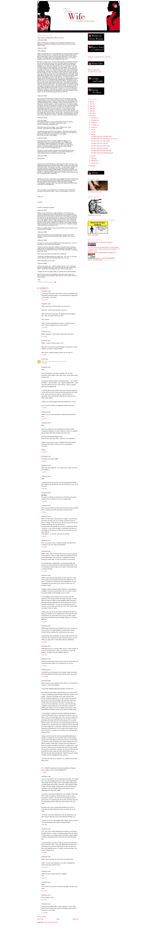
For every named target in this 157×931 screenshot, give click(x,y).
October (93, 122)
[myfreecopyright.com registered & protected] (100, 242)
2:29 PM (44, 355)
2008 (91, 113)
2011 (91, 106)
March (93, 158)
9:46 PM (44, 488)
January (93, 163)
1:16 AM (44, 772)
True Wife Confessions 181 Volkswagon (101, 150)
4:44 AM (44, 536)
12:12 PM (44, 299)
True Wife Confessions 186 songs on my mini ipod (104, 138)
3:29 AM (44, 512)
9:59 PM (44, 501)
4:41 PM (44, 621)
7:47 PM (44, 408)
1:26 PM (44, 336)
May (92, 134)
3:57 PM (44, 571)
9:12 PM (44, 472)
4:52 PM (44, 665)
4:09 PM (44, 363)
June (92, 132)
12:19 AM (44, 676)
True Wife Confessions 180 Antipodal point (102, 153)
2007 (91, 115)
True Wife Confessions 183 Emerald (100, 145)
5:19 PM (44, 852)
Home (58, 919)
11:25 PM (44, 912)
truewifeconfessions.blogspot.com (107, 252)
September (94, 125)
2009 (91, 111)
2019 (91, 101)
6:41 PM (44, 899)
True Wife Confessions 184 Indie (99, 143)
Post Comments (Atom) (51, 922)
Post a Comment (41, 916)
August (93, 127)
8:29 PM (44, 452)
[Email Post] (55, 281)
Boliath (43, 359)
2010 (91, 108)
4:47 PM (44, 642)
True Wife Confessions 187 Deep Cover (101, 136)
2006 (91, 166)
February (93, 160)
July (92, 129)
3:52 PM (44, 547)
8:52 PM (44, 461)
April (92, 156)
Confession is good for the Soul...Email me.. (99, 57)
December (94, 117)
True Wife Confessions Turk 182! (99, 148)
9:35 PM (44, 878)
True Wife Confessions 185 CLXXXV (100, 141)
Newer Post (40, 919)
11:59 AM (44, 867)
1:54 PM (44, 824)
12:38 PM (44, 327)
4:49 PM (44, 655)
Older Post (75, 919)
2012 (91, 104)
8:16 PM (44, 418)
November (94, 120)
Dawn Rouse (105, 247)
